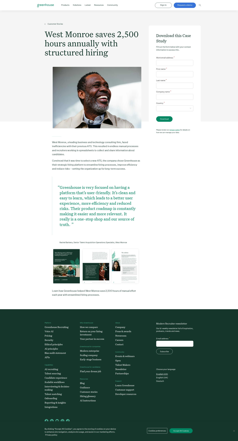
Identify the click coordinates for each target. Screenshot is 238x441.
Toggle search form (200, 5)
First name (161, 68)
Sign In (163, 5)
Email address (163, 338)
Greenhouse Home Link (45, 5)
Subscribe (164, 351)
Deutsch (160, 381)
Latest (88, 5)
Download (164, 119)
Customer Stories (55, 24)
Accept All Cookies (181, 431)
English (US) (162, 374)
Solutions (77, 5)
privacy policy (175, 130)
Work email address (165, 57)
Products (65, 5)
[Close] (234, 431)
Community (112, 5)
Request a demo (184, 5)
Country (160, 102)
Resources (99, 5)
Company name (163, 91)
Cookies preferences (157, 431)
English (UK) (162, 377)
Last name (161, 80)
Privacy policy (51, 435)
